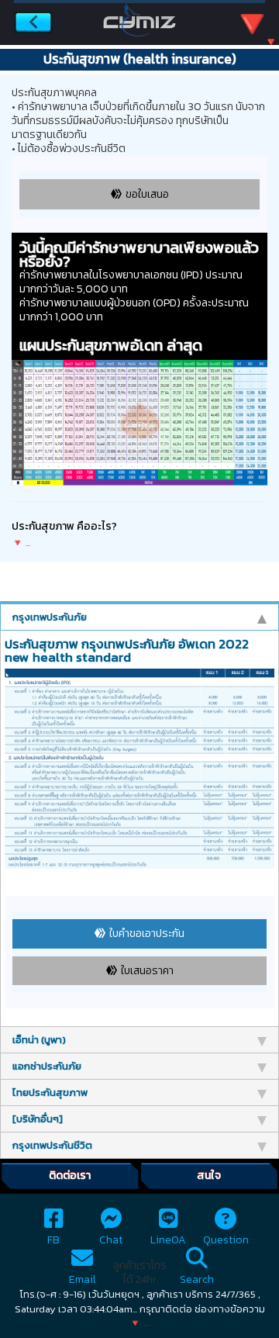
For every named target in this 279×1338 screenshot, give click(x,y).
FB (53, 1240)
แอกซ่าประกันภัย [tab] (46, 1066)
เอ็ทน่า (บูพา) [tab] (39, 1039)
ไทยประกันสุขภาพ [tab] (50, 1092)
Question (226, 1240)
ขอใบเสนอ (147, 194)
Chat (110, 1240)
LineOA (168, 1240)
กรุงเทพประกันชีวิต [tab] (52, 1145)
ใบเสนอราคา (147, 971)
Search (197, 1279)
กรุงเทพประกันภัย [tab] (49, 617)
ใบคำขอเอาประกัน (146, 933)
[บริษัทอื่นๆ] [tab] (37, 1119)
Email (82, 1279)
